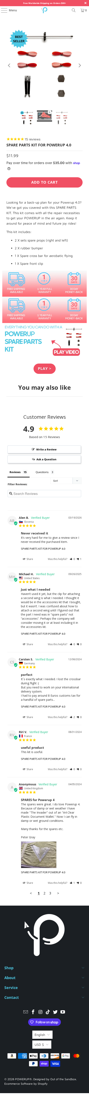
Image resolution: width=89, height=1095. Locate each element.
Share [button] (29, 559)
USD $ (39, 1044)
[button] (72, 559)
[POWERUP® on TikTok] (48, 1012)
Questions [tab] (42, 472)
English (40, 1035)
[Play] (44, 65)
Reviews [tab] (15, 472)
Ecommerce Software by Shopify (26, 1083)
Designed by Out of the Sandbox (54, 1079)
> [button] (58, 893)
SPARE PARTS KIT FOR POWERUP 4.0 (43, 548)
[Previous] (9, 65)
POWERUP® (23, 1079)
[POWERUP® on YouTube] (63, 1012)
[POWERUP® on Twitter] (55, 1012)
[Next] (79, 65)
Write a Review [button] (46, 449)
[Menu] (2, 10)
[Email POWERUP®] (26, 1012)
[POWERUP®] (44, 10)
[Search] (74, 10)
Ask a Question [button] (46, 459)
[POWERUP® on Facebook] (33, 1012)
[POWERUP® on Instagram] (40, 1012)
